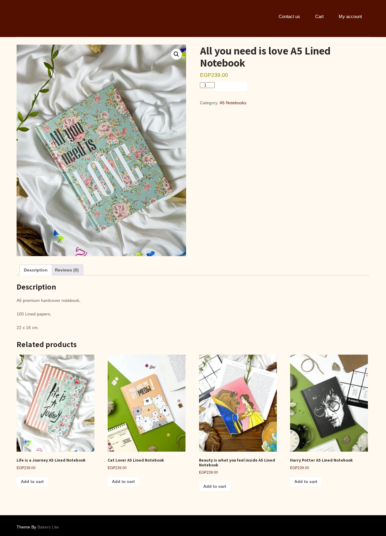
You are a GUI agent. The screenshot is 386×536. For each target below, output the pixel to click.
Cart (319, 16)
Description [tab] (36, 270)
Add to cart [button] (32, 481)
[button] (176, 54)
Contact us (289, 16)
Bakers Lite (48, 527)
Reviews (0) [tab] (67, 270)
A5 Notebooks (233, 102)
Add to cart (231, 86)
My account (350, 16)
